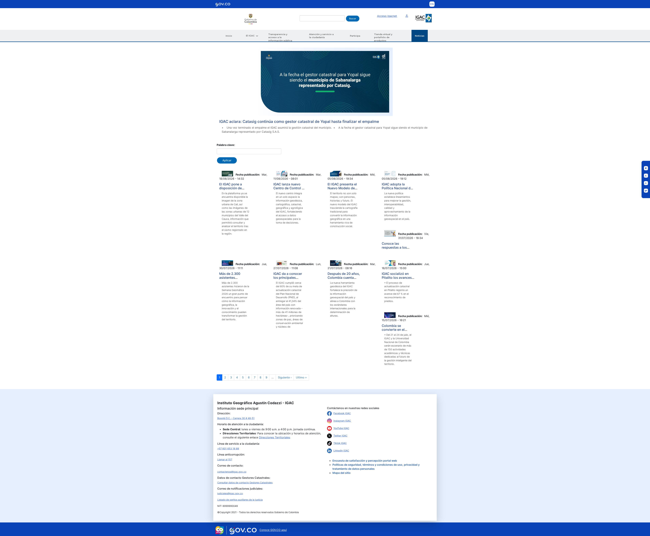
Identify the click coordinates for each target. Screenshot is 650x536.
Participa (355, 36)
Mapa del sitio (341, 472)
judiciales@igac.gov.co (230, 493)
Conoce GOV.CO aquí (273, 530)
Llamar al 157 (224, 459)
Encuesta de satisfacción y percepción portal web (364, 460)
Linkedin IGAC (341, 450)
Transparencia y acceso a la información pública (280, 37)
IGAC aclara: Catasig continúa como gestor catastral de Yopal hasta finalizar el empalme (299, 121)
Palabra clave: (226, 145)
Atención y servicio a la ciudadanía (321, 36)
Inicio (229, 36)
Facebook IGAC (342, 413)
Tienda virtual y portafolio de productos (383, 37)
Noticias (419, 36)
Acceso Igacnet (387, 16)
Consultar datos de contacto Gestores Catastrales (245, 482)
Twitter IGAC (340, 435)
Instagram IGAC (342, 420)
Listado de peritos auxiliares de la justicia (240, 499)
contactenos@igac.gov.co (231, 471)
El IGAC (250, 35)
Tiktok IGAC (340, 443)
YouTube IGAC (341, 428)
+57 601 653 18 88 (228, 448)
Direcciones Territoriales (274, 437)
